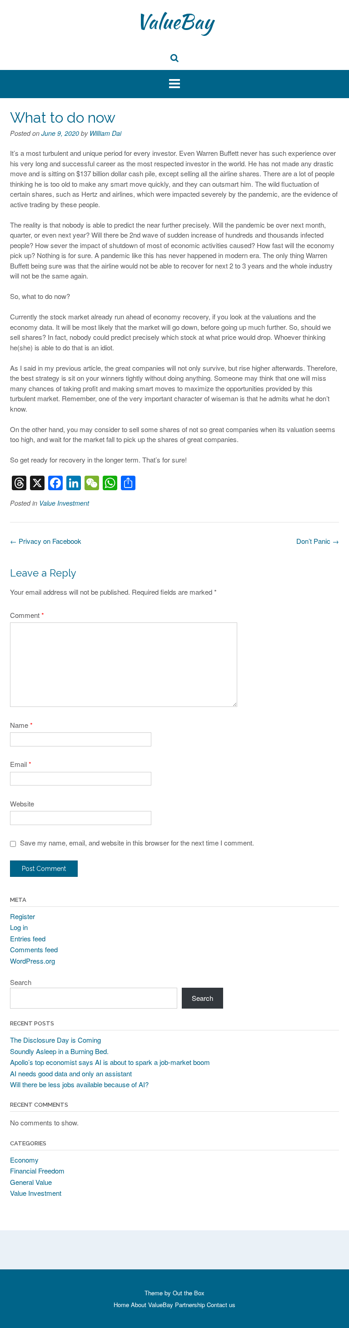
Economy (24, 1159)
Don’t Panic (317, 541)
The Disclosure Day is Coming (55, 1039)
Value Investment (64, 502)
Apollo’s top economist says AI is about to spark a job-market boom (110, 1062)
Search (20, 982)
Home (121, 1305)
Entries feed (27, 938)
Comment (27, 615)
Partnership (190, 1305)
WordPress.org (32, 960)
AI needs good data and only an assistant (71, 1073)
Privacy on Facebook (45, 541)
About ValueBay (152, 1305)
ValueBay (174, 21)
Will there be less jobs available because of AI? (79, 1084)
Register (22, 916)
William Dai (105, 133)
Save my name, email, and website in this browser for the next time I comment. (137, 842)
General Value (31, 1182)
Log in (19, 927)
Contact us (221, 1305)
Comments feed (34, 949)
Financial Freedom (37, 1170)
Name (21, 725)
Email (20, 764)
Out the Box (188, 1292)
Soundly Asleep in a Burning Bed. (59, 1051)
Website (22, 803)
